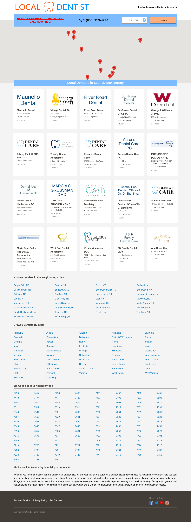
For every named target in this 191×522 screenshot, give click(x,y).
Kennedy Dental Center (93, 156)
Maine (148, 346)
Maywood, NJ (143, 299)
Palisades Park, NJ (23, 307)
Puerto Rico (150, 364)
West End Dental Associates (59, 250)
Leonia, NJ (19, 299)
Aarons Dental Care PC (128, 156)
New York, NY (102, 303)
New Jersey (19, 359)
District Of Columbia (122, 337)
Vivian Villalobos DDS (93, 250)
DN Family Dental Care (127, 250)
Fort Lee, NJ (61, 294)
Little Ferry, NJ (62, 299)
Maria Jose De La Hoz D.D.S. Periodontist (26, 252)
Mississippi (150, 350)
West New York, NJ (23, 316)
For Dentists (56, 500)
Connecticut (52, 337)
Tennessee (117, 368)
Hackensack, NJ (104, 294)
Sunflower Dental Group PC (127, 112)
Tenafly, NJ (101, 312)
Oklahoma (51, 364)
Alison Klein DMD (161, 200)
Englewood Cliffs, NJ (106, 290)
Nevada (116, 355)
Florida (148, 337)
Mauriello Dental (26, 110)
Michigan (83, 350)
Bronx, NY (101, 285)
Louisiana (117, 346)
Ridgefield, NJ (103, 307)
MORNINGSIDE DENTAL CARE (159, 156)
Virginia (83, 373)
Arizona (83, 333)
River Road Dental (94, 110)
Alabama (18, 333)
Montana (50, 355)
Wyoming (51, 377)
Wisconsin (19, 377)
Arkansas (116, 333)
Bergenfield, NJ (21, 285)
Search (163, 20)
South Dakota (86, 368)
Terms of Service (22, 500)
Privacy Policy (40, 500)
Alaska (49, 333)
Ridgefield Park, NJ (64, 307)
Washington (118, 373)
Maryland (18, 350)
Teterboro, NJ (143, 312)
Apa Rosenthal (159, 248)
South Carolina (53, 368)
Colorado (18, 337)
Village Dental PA (60, 110)
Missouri (18, 355)
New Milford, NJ (62, 303)
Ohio (16, 364)
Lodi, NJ (100, 299)
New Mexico (52, 359)
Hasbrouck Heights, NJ (147, 294)
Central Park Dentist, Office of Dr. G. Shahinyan (129, 204)
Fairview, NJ (20, 294)
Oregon (83, 364)
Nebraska (84, 355)
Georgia (18, 342)
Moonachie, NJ (21, 303)
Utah (16, 373)
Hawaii (49, 342)
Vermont (50, 373)
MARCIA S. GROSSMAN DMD (60, 202)
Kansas (50, 346)
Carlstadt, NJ (142, 285)
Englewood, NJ (144, 290)
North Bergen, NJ (145, 303)
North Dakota (151, 359)
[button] (100, 62)
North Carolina (119, 359)
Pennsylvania (118, 364)
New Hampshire (153, 355)
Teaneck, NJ (61, 312)
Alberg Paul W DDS (27, 154)
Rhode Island (20, 368)
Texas (147, 368)
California (149, 333)
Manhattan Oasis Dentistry (93, 202)
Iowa (16, 346)
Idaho (82, 342)
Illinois (115, 342)
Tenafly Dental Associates (58, 156)
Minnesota (117, 350)
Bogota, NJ (60, 285)
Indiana (148, 342)
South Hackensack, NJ (25, 312)
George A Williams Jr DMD (161, 112)
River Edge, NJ (144, 307)
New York (84, 359)
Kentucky (83, 346)
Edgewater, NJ (62, 290)
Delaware (84, 337)
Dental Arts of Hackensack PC (25, 202)
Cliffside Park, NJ (22, 290)
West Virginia (151, 373)
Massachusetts (53, 350)
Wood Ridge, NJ (63, 316)
